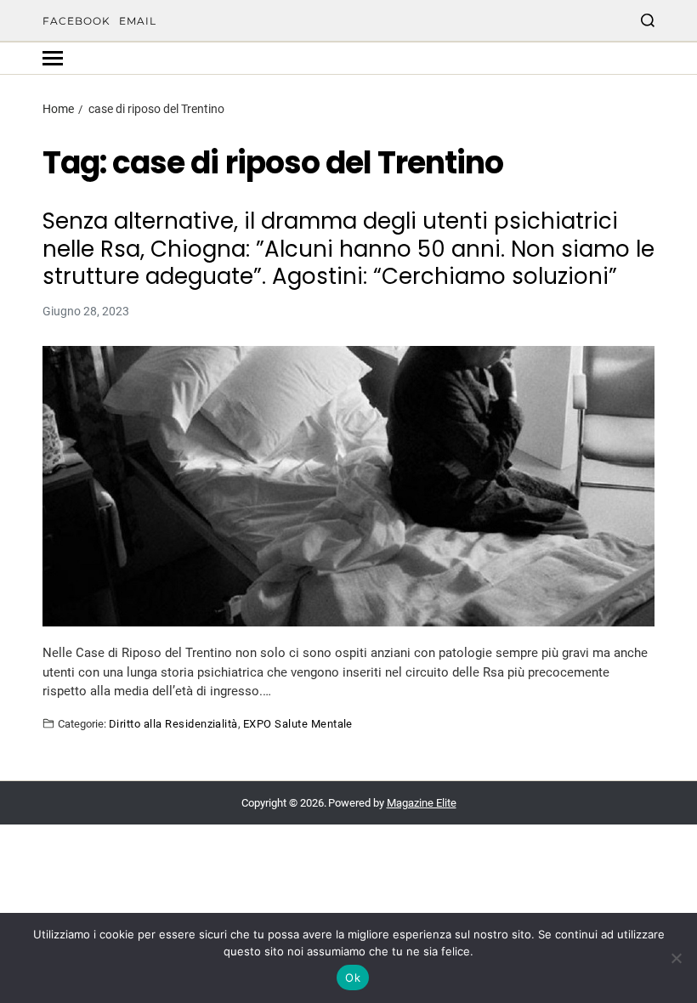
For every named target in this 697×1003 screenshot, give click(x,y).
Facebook (76, 20)
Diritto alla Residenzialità (173, 723)
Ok (352, 977)
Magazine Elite (421, 802)
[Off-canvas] (52, 58)
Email (137, 20)
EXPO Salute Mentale (298, 723)
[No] (675, 957)
